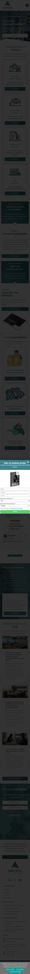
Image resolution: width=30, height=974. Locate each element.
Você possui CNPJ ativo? (6, 498)
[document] (15, 487)
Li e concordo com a (12, 508)
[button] (27, 462)
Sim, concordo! (10, 969)
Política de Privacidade (15, 971)
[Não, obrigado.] (28, 968)
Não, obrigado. (20, 969)
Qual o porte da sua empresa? (8, 503)
